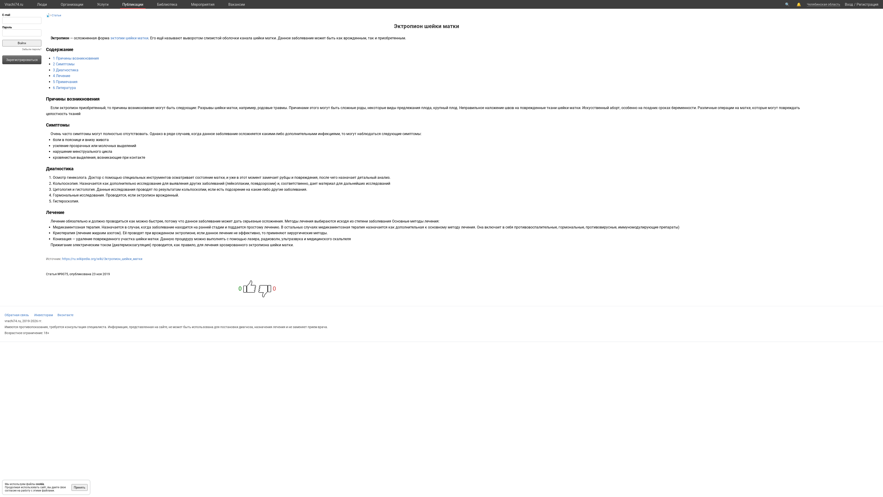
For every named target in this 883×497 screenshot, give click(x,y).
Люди (42, 4)
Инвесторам (43, 315)
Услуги (103, 4)
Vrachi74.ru (14, 4)
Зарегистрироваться (22, 60)
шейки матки (137, 38)
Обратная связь (17, 315)
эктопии (117, 38)
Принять (79, 487)
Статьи (56, 15)
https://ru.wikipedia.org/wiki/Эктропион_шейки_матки (102, 259)
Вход (849, 4)
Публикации (132, 4)
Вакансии (236, 4)
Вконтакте (65, 315)
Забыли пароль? (31, 49)
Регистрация (867, 4)
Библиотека (167, 4)
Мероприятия (203, 4)
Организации (72, 4)
